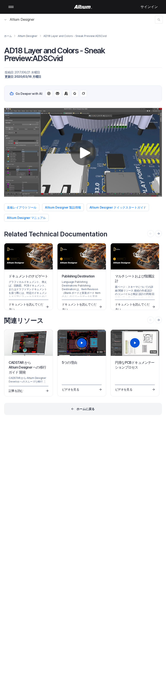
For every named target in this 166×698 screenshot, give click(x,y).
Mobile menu (11, 7)
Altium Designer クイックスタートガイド (117, 207)
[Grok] (83, 93)
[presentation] (158, 233)
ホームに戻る (86, 409)
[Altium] (83, 7)
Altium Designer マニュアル (26, 218)
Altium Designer (22, 19)
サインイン (149, 7)
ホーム (8, 36)
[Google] (74, 93)
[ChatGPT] (48, 93)
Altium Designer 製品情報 (63, 207)
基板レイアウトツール (22, 207)
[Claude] (66, 93)
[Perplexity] (57, 93)
